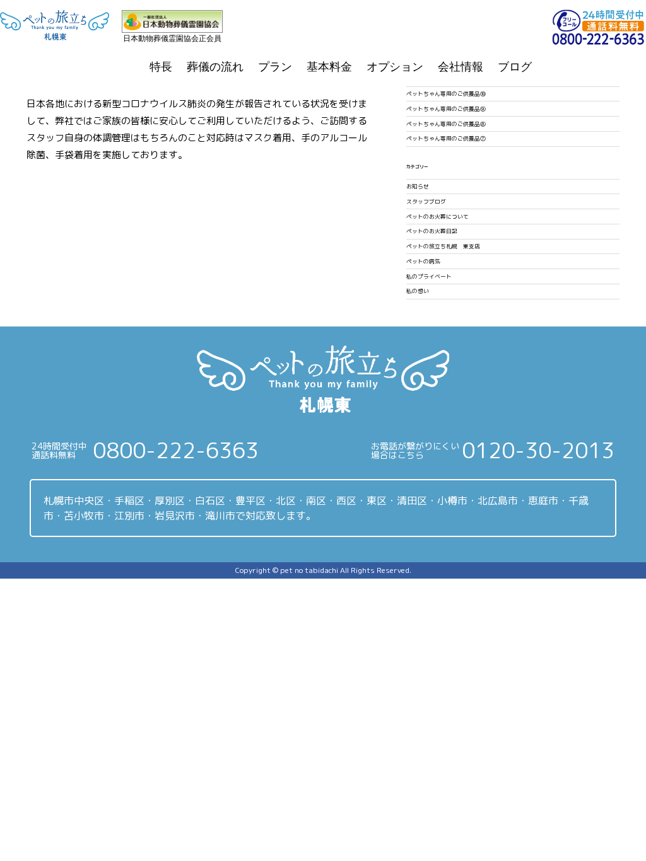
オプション (395, 67)
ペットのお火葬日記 (431, 231)
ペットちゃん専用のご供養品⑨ (446, 109)
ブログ (515, 67)
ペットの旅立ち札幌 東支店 (443, 246)
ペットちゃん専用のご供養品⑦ (446, 138)
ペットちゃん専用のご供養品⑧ (446, 124)
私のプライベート (429, 276)
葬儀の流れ (215, 67)
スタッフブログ (426, 201)
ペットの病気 (423, 261)
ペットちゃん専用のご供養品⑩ (446, 94)
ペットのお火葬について (437, 217)
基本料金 (329, 67)
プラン (275, 67)
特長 (161, 67)
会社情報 (460, 67)
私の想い (417, 291)
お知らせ (417, 186)
